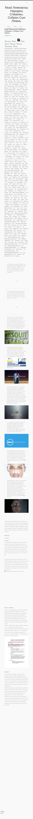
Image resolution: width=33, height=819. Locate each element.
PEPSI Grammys (10, 367)
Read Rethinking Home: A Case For (14, 743)
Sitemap (2, 811)
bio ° (21, 26)
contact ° (9, 28)
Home (2, 813)
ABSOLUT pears (19, 328)
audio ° (15, 26)
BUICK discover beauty (12, 403)
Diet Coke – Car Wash (11, 298)
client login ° (19, 28)
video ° (9, 26)
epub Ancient (13, 771)
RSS (26, 2)
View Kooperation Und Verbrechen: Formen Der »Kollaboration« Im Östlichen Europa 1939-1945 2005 (16, 760)
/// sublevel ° (6, 538)
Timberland (9, 272)
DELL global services (17, 431)
